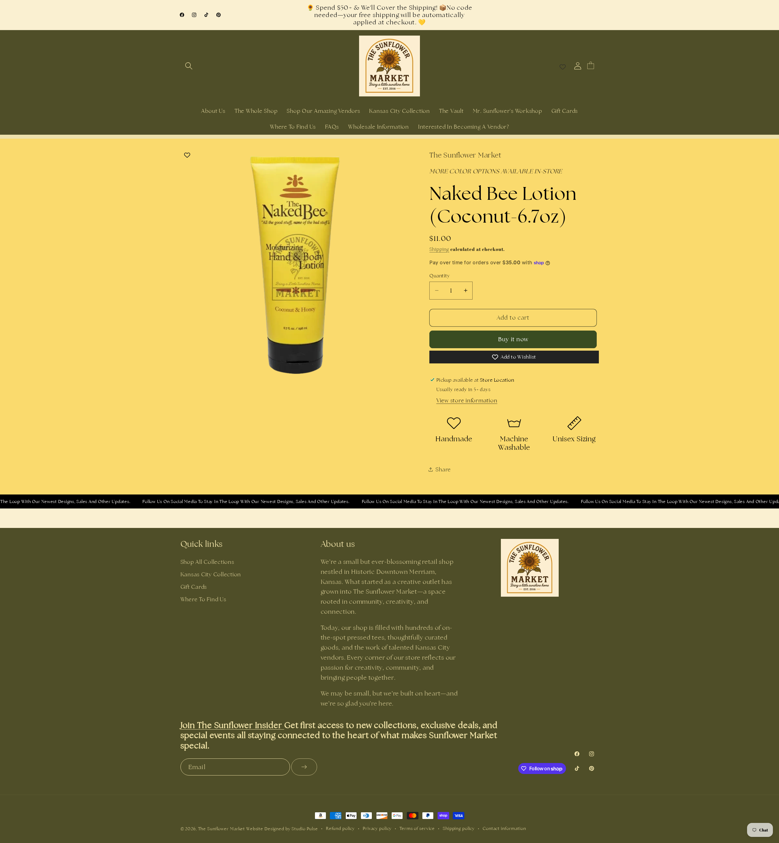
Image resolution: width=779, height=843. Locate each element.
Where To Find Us (203, 599)
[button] (188, 65)
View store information (467, 400)
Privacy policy (377, 828)
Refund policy (340, 828)
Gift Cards (193, 586)
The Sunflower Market (222, 828)
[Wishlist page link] (563, 66)
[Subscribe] (304, 766)
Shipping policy (459, 828)
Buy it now (513, 339)
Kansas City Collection (210, 574)
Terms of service (417, 828)
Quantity (439, 275)
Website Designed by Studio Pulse (282, 828)
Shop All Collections (207, 561)
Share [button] (443, 469)
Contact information (504, 828)
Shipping (439, 249)
